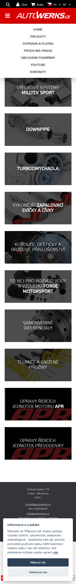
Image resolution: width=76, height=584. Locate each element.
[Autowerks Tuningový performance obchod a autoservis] (43, 16)
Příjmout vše (38, 562)
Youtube (38, 65)
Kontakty (38, 72)
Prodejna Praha (38, 51)
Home (38, 30)
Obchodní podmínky (38, 58)
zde (55, 552)
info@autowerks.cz (38, 513)
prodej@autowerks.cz (38, 504)
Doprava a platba (38, 44)
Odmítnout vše (38, 572)
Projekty (38, 37)
